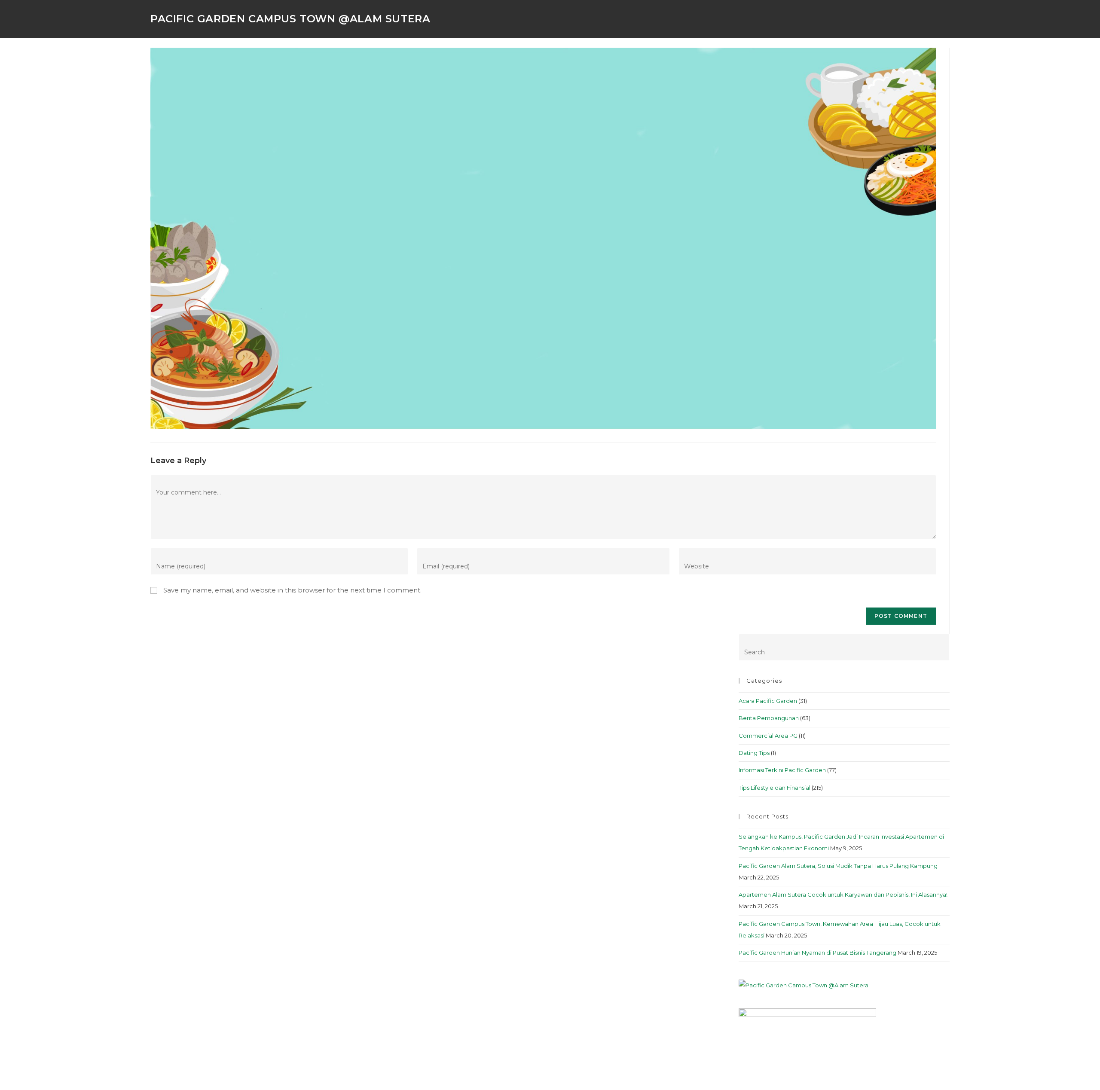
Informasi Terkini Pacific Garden (782, 769)
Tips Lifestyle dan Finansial (774, 787)
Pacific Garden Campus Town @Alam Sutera (290, 18)
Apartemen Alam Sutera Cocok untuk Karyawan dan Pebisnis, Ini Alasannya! (843, 894)
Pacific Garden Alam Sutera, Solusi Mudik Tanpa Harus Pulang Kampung (838, 865)
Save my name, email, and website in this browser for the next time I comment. (292, 590)
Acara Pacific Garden (768, 700)
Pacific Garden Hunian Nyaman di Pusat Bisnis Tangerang (817, 952)
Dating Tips (754, 752)
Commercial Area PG (768, 735)
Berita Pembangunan (769, 717)
